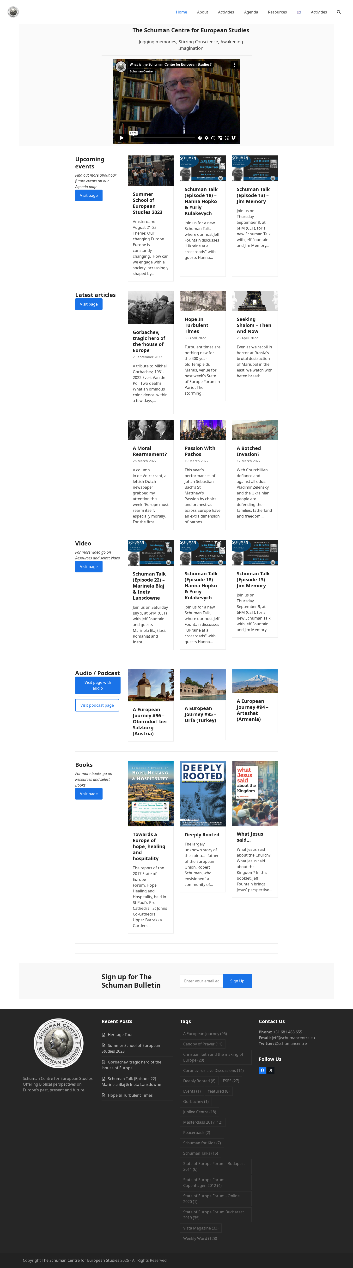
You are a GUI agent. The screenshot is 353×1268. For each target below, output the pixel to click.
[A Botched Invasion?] (255, 429)
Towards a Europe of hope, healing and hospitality (149, 846)
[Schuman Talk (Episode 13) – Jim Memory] (255, 168)
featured (219, 1091)
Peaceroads (196, 1132)
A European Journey (205, 1033)
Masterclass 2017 (202, 1122)
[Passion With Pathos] (203, 429)
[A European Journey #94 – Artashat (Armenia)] (255, 680)
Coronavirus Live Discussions (213, 1070)
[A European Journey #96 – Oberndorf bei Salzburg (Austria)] (151, 685)
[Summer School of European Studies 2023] (151, 170)
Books (84, 764)
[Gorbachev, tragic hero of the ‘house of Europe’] (151, 307)
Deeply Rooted (202, 834)
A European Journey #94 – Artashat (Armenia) (252, 710)
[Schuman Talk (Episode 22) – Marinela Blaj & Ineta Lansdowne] (151, 552)
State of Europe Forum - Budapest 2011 (214, 1166)
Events (192, 1091)
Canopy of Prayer (202, 1044)
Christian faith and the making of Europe (213, 1057)
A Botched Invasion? (249, 451)
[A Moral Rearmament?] (151, 429)
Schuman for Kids (202, 1143)
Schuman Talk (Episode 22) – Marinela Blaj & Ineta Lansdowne (149, 585)
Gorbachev (196, 1101)
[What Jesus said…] (255, 793)
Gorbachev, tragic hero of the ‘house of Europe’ (149, 341)
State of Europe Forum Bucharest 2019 (213, 1214)
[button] (339, 12)
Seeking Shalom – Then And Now (254, 325)
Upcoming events (89, 162)
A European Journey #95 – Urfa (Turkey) (200, 714)
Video (83, 543)
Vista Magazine (201, 1228)
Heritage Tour (120, 1034)
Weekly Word (200, 1238)
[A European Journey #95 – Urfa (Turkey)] (203, 684)
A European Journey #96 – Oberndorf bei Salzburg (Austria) (150, 721)
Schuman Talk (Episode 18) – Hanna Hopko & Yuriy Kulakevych (201, 201)
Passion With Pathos (200, 451)
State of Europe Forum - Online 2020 (211, 1198)
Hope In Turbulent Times (196, 325)
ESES (231, 1080)
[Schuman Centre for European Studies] (59, 1044)
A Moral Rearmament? (150, 451)
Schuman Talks (200, 1153)
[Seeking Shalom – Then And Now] (255, 300)
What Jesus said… (250, 837)
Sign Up (237, 981)
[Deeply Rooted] (203, 793)
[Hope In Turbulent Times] (203, 300)
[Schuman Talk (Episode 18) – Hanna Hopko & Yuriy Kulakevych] (203, 168)
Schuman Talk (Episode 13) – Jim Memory (253, 195)
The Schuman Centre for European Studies (80, 1260)
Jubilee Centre (199, 1111)
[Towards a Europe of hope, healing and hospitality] (151, 793)
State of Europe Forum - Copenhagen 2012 (205, 1182)
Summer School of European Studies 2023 (147, 203)
